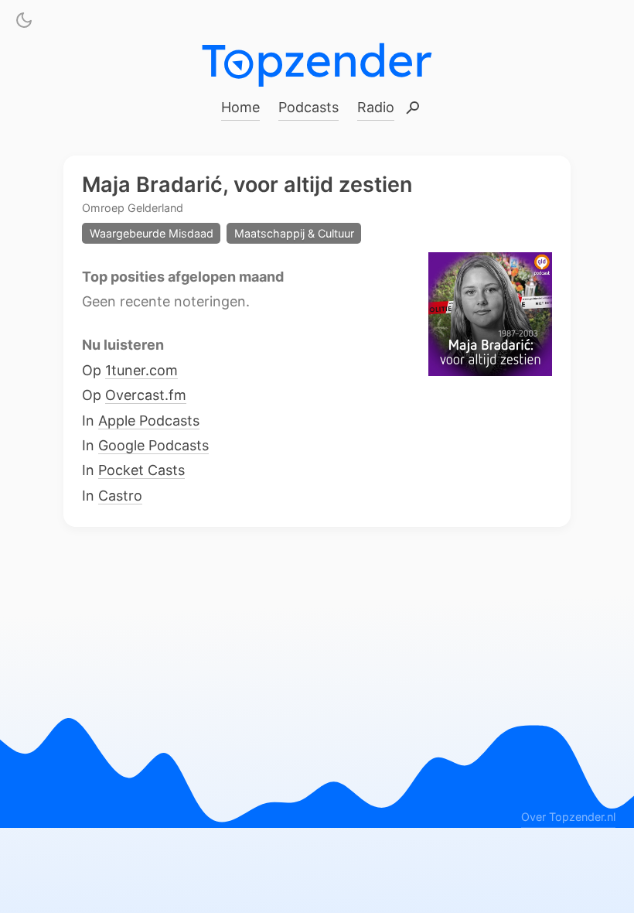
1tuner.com (141, 369)
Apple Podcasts (148, 420)
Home (240, 107)
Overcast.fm (145, 395)
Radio (375, 107)
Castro (120, 495)
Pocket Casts (141, 470)
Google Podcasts (153, 445)
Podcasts (308, 107)
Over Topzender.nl (568, 815)
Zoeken (413, 109)
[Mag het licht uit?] (24, 23)
